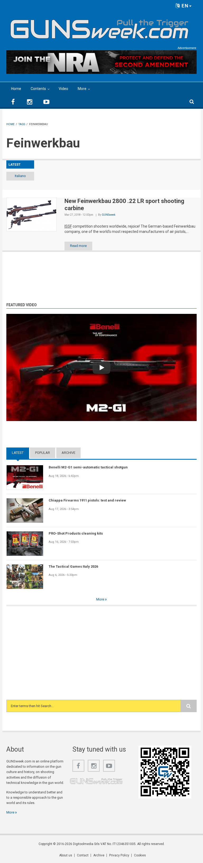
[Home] (99, 27)
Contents (38, 89)
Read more (78, 246)
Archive (68, 453)
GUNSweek (108, 214)
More (82, 89)
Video (63, 89)
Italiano (20, 176)
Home (16, 89)
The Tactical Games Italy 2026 (73, 566)
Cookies (140, 855)
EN (184, 5)
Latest (20, 453)
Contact (83, 855)
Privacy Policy (119, 855)
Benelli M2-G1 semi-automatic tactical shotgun (88, 467)
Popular (42, 453)
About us (65, 855)
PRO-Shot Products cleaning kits (76, 533)
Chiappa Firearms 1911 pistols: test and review (87, 500)
